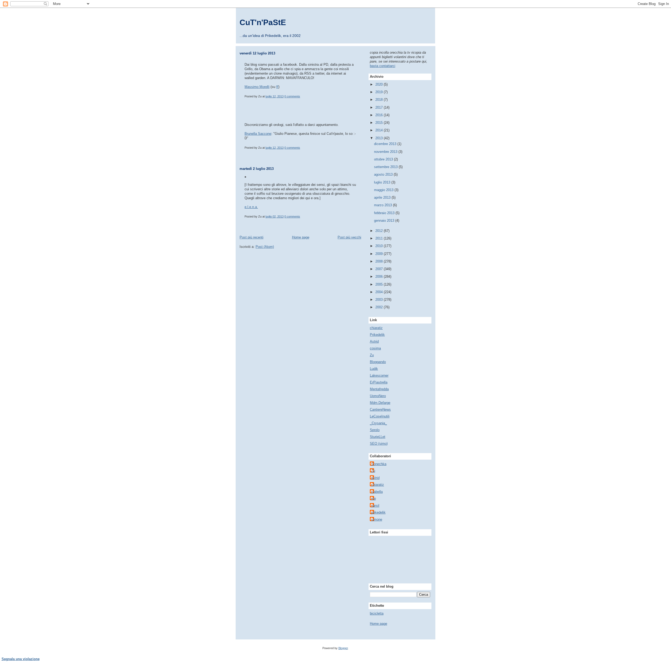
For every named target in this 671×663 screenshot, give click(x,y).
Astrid (374, 341)
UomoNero (378, 396)
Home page (300, 237)
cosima (375, 348)
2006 (379, 276)
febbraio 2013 (385, 213)
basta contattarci (382, 66)
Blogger (343, 648)
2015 (379, 123)
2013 (379, 138)
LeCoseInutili (379, 416)
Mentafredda (379, 389)
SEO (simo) (379, 443)
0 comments (292, 96)
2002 (379, 307)
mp (373, 498)
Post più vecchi (349, 237)
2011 (379, 238)
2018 (379, 100)
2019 (379, 92)
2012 (379, 231)
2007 (379, 269)
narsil (375, 506)
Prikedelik (377, 335)
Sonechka (378, 464)
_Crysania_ (378, 423)
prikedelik (378, 512)
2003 (379, 300)
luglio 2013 (382, 182)
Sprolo (375, 430)
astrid (375, 478)
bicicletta (376, 613)
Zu (372, 355)
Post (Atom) (265, 247)
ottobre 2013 (384, 159)
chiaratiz (376, 328)
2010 (379, 246)
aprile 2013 (383, 197)
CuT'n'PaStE (263, 22)
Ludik (374, 369)
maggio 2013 (384, 190)
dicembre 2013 (385, 144)
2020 (379, 84)
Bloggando (378, 362)
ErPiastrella (378, 382)
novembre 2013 (386, 152)
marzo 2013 (383, 205)
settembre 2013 (386, 167)
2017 (379, 107)
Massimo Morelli (257, 87)
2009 (379, 254)
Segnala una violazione (21, 659)
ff (277, 87)
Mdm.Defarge (380, 403)
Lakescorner (379, 375)
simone (376, 519)
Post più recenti (251, 237)
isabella (377, 492)
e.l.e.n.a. (251, 207)
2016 (379, 115)
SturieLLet (377, 437)
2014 (379, 130)
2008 (379, 261)
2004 (379, 292)
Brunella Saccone (258, 134)
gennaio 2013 (384, 220)
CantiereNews (380, 409)
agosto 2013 (384, 174)
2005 (379, 284)
